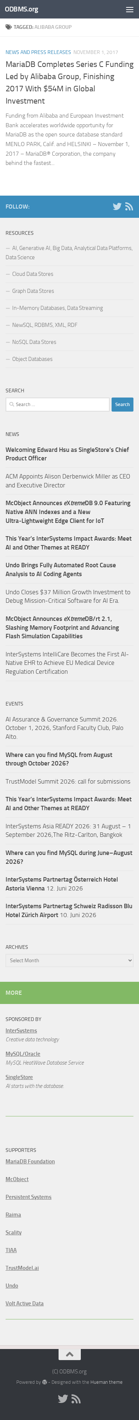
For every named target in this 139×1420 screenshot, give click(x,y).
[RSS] (129, 206)
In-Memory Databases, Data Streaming (57, 308)
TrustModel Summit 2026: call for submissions (68, 781)
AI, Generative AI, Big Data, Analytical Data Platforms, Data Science (69, 253)
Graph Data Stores (33, 291)
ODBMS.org (21, 9)
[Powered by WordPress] (44, 1382)
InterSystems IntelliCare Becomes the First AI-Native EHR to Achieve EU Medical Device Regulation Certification (67, 662)
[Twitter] (117, 206)
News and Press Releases (38, 52)
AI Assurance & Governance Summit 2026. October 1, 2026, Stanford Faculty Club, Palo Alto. (64, 728)
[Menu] (129, 9)
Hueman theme (106, 1382)
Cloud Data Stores (32, 274)
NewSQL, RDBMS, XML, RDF (44, 325)
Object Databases (32, 359)
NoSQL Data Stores (34, 342)
